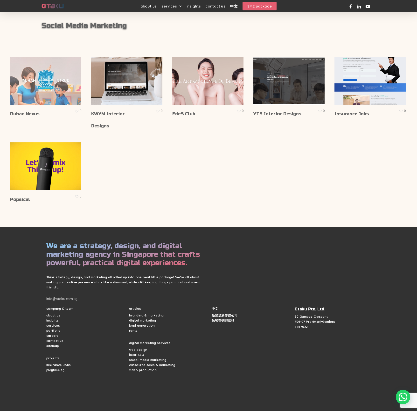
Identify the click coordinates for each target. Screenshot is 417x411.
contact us (54, 341)
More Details (47, 77)
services (53, 325)
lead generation (142, 325)
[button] (403, 397)
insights (52, 320)
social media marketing (148, 360)
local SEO (136, 355)
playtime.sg (55, 370)
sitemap (52, 346)
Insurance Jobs (58, 365)
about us (53, 315)
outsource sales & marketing (152, 365)
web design (138, 350)
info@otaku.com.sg (61, 299)
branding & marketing (146, 315)
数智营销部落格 (223, 320)
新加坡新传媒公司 (225, 315)
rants (133, 330)
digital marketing (142, 320)
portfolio (53, 330)
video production (143, 370)
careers (52, 336)
